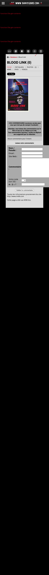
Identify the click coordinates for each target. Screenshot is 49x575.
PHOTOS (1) (32, 67)
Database (13, 57)
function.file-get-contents (11, 13)
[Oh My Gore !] (8, 57)
